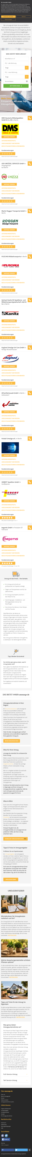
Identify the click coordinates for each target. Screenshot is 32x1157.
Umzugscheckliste (5, 1112)
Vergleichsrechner (8, 764)
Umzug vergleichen (22, 1154)
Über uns (3, 1094)
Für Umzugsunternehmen (6, 1116)
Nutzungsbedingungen (6, 1126)
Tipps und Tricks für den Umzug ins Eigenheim (13, 1003)
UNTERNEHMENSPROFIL (9, 141)
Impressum (3, 1122)
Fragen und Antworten (6, 1108)
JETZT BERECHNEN (16, 86)
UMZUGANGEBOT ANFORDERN (10, 143)
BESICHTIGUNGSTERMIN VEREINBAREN (13, 146)
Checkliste (6, 817)
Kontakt (3, 1114)
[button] (7, 1150)
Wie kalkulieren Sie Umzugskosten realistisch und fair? (13, 917)
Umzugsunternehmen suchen (7, 1102)
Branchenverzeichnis (11, 709)
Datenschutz (4, 1124)
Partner (2, 1098)
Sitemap (3, 1143)
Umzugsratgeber (9, 854)
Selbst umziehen (4, 1100)
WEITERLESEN (12, 935)
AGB (2, 1128)
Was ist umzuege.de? (5, 1096)
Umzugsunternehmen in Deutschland (9, 1154)
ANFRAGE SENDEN (9, 137)
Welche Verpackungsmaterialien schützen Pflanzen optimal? (15, 961)
